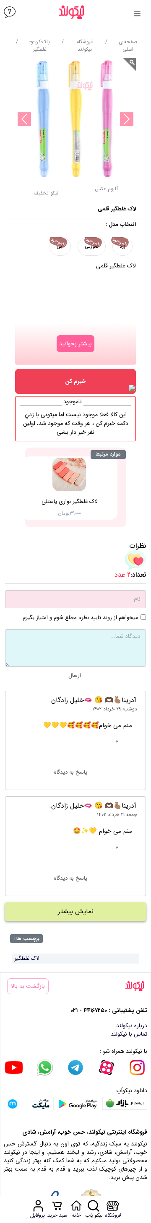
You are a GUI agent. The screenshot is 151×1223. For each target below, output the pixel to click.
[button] (46, 195)
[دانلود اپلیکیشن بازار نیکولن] (125, 1104)
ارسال (74, 675)
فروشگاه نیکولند (85, 45)
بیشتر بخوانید (75, 343)
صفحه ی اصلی (128, 45)
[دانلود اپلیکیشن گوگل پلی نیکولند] (78, 1104)
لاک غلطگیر (26, 958)
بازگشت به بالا (28, 986)
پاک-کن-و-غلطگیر (39, 45)
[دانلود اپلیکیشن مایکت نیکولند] (28, 1104)
